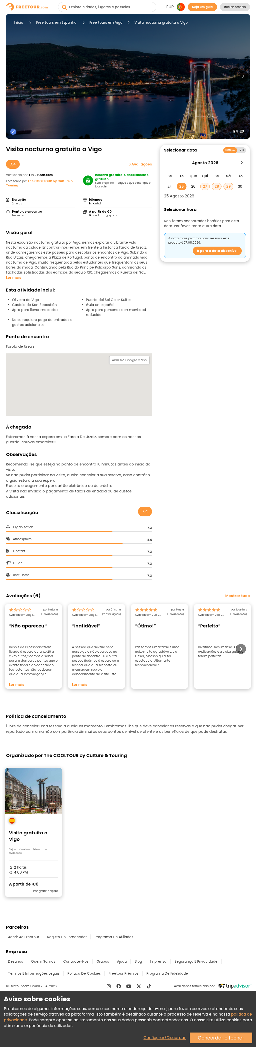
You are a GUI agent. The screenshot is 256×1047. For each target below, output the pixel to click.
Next (243, 76)
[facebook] (119, 986)
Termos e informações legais (34, 973)
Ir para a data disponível (217, 251)
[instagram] (109, 986)
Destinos (15, 961)
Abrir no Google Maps (129, 360)
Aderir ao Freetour (23, 936)
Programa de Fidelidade (167, 973)
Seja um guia (202, 7)
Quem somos (43, 961)
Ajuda (122, 961)
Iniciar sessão (235, 7)
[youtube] (129, 986)
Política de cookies (84, 973)
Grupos (102, 961)
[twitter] (139, 986)
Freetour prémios (123, 973)
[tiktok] (149, 986)
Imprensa (158, 961)
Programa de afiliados (114, 936)
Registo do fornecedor (67, 936)
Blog (138, 961)
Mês (242, 150)
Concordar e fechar (221, 1038)
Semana (230, 150)
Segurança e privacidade (196, 961)
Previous (13, 76)
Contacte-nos (75, 961)
